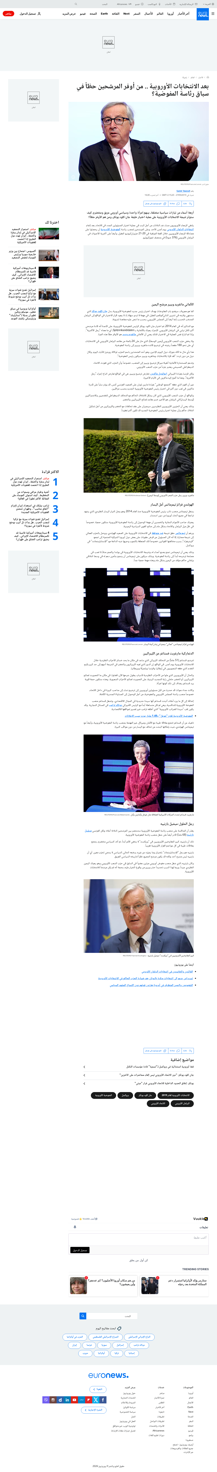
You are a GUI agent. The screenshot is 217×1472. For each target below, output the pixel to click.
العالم (160, 13)
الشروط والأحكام (128, 1403)
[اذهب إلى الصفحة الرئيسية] (203, 14)
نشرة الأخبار (159, 1398)
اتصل (133, 1417)
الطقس (161, 1403)
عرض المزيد (130, 1388)
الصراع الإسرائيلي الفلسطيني (106, 1337)
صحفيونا (189, 1440)
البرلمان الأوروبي (182, 1103)
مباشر (8, 13)
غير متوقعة (157, 533)
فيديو (83, 13)
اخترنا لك (52, 222)
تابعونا (161, 1412)
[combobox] (93, 4)
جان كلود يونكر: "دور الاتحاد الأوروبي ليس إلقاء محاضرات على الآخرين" (157, 1075)
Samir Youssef (183, 191)
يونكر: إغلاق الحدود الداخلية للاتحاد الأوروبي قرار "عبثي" (164, 1083)
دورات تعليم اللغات (156, 1435)
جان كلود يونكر (145, 1095)
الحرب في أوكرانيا (75, 1337)
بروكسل (125, 1095)
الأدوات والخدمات (156, 1426)
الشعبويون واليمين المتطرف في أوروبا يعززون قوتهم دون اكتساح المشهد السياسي (151, 985)
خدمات (161, 1388)
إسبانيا (132, 1353)
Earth (104, 13)
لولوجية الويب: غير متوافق (124, 1426)
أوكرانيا (101, 1353)
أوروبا (170, 13)
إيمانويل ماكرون (158, 374)
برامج (191, 1435)
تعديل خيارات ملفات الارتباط (123, 1431)
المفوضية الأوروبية (110, 229)
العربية (208, 4)
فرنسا (89, 1345)
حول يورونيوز (129, 1393)
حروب (85, 1353)
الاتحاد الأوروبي (158, 1103)
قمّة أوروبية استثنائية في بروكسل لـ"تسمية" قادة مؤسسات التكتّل (160, 1067)
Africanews (158, 1431)
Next (126, 13)
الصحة (93, 13)
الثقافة (115, 13)
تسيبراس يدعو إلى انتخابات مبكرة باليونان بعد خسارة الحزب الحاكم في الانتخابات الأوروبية (145, 978)
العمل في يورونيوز (127, 1421)
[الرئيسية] (208, 77)
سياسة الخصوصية (127, 1412)
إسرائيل (120, 1345)
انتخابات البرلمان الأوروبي (180, 229)
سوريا (104, 1345)
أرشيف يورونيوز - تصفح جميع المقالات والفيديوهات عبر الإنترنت (181, 1448)
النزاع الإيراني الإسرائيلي (139, 1337)
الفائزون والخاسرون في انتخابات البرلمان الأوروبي (167, 972)
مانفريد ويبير (129, 334)
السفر (136, 13)
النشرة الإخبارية (95, 1410)
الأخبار (200, 77)
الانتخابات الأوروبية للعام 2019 (176, 1095)
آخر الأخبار (183, 13)
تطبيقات (160, 1417)
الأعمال (148, 13)
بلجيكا (184, 77)
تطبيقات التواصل (157, 1421)
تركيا (117, 1353)
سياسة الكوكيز (129, 1407)
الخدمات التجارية (128, 1398)
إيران (74, 1345)
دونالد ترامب (115, 705)
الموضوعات (188, 1388)
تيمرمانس (180, 533)
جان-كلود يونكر (99, 311)
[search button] (76, 4)
